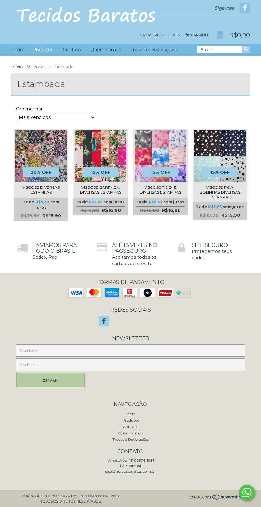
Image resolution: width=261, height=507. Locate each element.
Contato (72, 50)
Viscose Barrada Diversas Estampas (100, 189)
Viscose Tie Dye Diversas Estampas (160, 189)
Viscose (35, 67)
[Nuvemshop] (217, 499)
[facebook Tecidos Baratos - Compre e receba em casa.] (104, 321)
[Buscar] (246, 49)
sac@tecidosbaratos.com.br (130, 471)
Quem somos (105, 50)
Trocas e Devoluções (153, 50)
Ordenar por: (30, 109)
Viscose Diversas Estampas (41, 189)
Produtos (42, 50)
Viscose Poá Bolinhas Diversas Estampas (220, 192)
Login (175, 35)
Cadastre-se (152, 35)
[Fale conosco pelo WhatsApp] (247, 493)
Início (17, 50)
